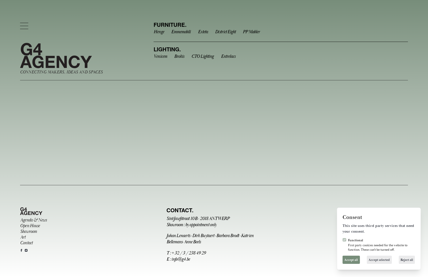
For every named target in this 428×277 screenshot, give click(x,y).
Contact (26, 243)
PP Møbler (251, 32)
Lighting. (167, 49)
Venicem (160, 56)
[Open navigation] (24, 26)
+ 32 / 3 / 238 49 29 (188, 253)
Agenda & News (33, 220)
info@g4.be (180, 259)
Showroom (28, 231)
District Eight (225, 32)
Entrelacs (228, 56)
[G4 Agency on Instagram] (26, 250)
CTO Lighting (202, 56)
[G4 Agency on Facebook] (21, 250)
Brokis (179, 56)
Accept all (351, 260)
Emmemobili (180, 32)
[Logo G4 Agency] (31, 211)
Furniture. (170, 25)
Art (22, 237)
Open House (29, 225)
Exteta (203, 32)
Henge (159, 32)
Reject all (407, 260)
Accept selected (379, 260)
